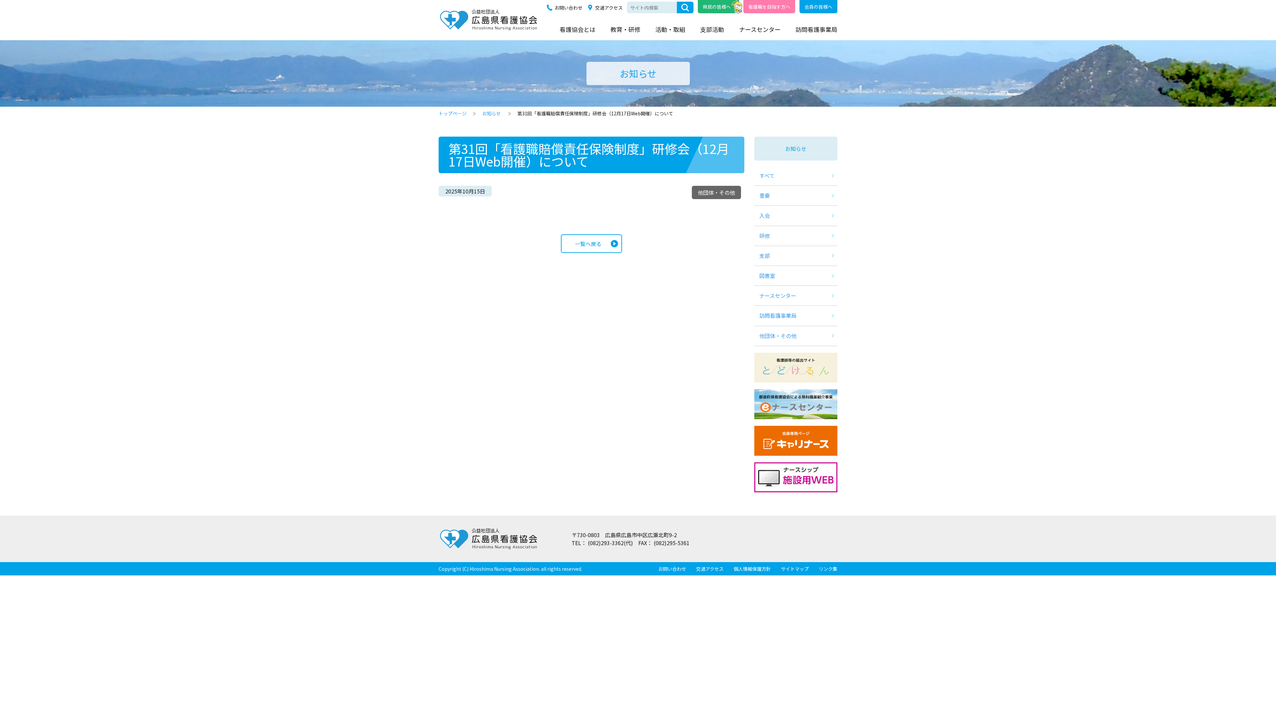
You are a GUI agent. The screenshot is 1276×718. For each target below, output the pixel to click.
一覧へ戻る (588, 244)
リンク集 (828, 568)
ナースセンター (760, 29)
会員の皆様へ (818, 6)
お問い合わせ (569, 7)
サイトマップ (795, 568)
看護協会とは (577, 29)
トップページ (453, 113)
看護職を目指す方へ (769, 6)
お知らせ (491, 113)
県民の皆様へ (717, 6)
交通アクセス (609, 7)
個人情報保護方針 (752, 568)
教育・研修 (625, 29)
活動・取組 (670, 29)
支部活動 (712, 29)
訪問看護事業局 (816, 29)
